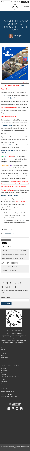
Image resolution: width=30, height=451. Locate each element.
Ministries (3, 352)
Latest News (6, 247)
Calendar (3, 350)
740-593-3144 (15, 2)
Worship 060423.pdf (8, 233)
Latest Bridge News (9, 263)
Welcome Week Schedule (9, 270)
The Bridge (4, 354)
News (2, 348)
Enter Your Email (5, 297)
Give (2, 359)
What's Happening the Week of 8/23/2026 (14, 254)
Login (15, 447)
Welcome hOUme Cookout (9, 267)
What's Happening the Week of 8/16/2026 (14, 258)
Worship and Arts (17, 240)
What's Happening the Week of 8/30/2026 (14, 251)
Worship (3, 355)
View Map (3, 374)
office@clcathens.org (11, 396)
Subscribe (6, 303)
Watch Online (4, 357)
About (2, 346)
